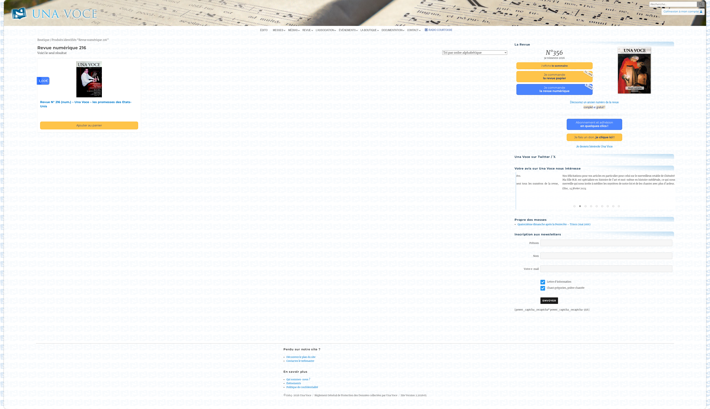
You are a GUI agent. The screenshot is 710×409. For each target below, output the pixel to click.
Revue (306, 30)
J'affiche (554, 65)
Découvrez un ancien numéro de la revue (594, 104)
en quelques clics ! (594, 124)
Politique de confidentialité (302, 387)
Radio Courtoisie (440, 29)
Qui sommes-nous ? (298, 379)
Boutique (43, 40)
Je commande (568, 75)
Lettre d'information (559, 281)
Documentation (392, 30)
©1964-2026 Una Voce (297, 395)
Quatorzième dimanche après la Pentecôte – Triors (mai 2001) (554, 224)
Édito (264, 30)
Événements (347, 30)
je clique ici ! (594, 137)
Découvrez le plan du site (300, 357)
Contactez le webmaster (300, 361)
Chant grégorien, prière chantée (565, 287)
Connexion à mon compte (681, 11)
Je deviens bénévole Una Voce (594, 146)
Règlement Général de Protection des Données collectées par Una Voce (356, 395)
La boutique (369, 30)
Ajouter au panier (89, 125)
